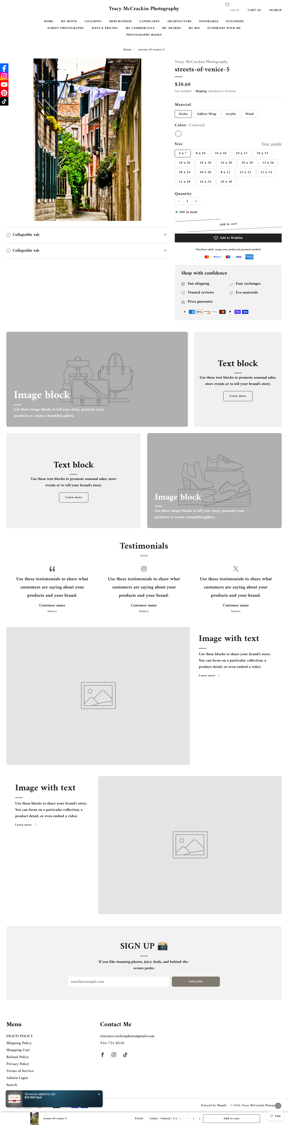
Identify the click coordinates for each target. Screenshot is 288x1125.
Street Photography (65, 28)
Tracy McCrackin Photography (144, 9)
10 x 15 (262, 153)
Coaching (93, 21)
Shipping (201, 91)
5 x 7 (183, 153)
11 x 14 (266, 172)
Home (48, 21)
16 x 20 (226, 163)
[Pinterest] (4, 93)
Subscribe (196, 981)
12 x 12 (245, 172)
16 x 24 (205, 182)
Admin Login (17, 1078)
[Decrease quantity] (187, 1119)
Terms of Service (20, 1071)
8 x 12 (225, 172)
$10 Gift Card (33, 1096)
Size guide (272, 144)
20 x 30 (226, 182)
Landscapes (150, 21)
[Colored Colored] (178, 133)
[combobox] (166, 1118)
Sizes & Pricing (105, 28)
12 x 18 (184, 182)
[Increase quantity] (199, 1119)
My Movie (69, 21)
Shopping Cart (18, 1050)
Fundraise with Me (224, 28)
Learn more (238, 396)
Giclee (183, 114)
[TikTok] (4, 101)
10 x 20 (184, 163)
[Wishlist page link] (227, 5)
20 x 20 (247, 163)
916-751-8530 (112, 1043)
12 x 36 (268, 163)
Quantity (183, 193)
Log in (234, 10)
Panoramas (208, 21)
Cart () (254, 10)
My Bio (194, 28)
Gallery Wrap (206, 114)
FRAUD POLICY (19, 1036)
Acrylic (231, 114)
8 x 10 (201, 153)
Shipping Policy (19, 1043)
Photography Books (144, 35)
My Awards (171, 28)
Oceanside (235, 21)
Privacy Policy (17, 1064)
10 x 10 (220, 153)
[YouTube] (4, 84)
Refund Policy (17, 1057)
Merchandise (120, 21)
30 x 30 (205, 172)
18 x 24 (184, 172)
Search (275, 10)
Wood (249, 114)
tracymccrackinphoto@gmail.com (127, 1036)
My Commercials (140, 28)
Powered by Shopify (214, 1105)
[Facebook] (4, 67)
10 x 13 (241, 153)
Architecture (179, 21)
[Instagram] (4, 76)
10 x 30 (205, 163)
